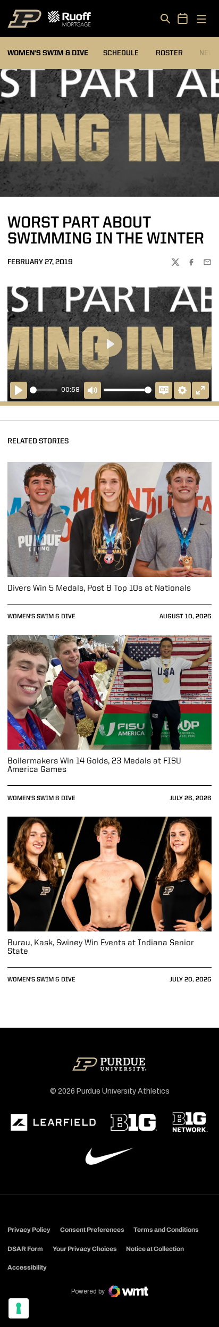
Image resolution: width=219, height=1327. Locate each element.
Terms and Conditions (166, 1229)
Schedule (121, 53)
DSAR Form (25, 1249)
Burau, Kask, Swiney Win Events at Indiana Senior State (100, 947)
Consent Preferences (92, 1229)
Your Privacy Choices (85, 1249)
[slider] (43, 390)
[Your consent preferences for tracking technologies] (19, 1308)
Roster (169, 53)
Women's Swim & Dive (41, 617)
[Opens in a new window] (53, 1122)
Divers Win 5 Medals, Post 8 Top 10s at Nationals (99, 588)
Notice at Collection (155, 1249)
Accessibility (27, 1267)
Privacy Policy (28, 1229)
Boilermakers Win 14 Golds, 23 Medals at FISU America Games (94, 765)
